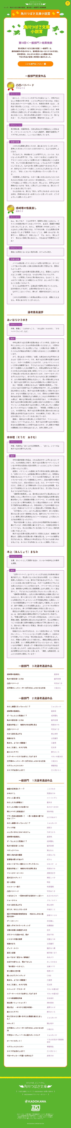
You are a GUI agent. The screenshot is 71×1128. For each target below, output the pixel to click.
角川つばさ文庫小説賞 (17, 7)
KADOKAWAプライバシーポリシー (35, 1094)
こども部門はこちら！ (34, 63)
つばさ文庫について (25, 1091)
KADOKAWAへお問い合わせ (44, 1091)
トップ (6, 7)
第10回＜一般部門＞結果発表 (36, 7)
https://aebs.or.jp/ (38, 1118)
